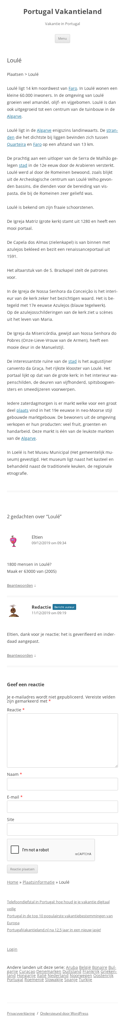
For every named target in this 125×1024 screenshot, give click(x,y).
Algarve (14, 116)
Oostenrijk (103, 975)
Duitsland (72, 971)
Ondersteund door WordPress (64, 1013)
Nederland (58, 975)
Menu (62, 38)
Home (12, 882)
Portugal (15, 979)
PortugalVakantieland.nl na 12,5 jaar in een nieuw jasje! (54, 929)
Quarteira (16, 144)
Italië (42, 975)
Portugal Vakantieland (62, 11)
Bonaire (99, 967)
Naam (14, 774)
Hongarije (26, 975)
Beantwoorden (20, 585)
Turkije (85, 979)
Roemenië (34, 979)
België (85, 967)
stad (23, 165)
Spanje (71, 979)
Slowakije (54, 979)
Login (12, 949)
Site (10, 819)
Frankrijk (91, 971)
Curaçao (27, 971)
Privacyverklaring (21, 1013)
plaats (22, 410)
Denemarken (48, 971)
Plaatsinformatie (39, 882)
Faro (73, 88)
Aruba (72, 967)
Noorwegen (81, 975)
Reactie (16, 710)
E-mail (15, 797)
